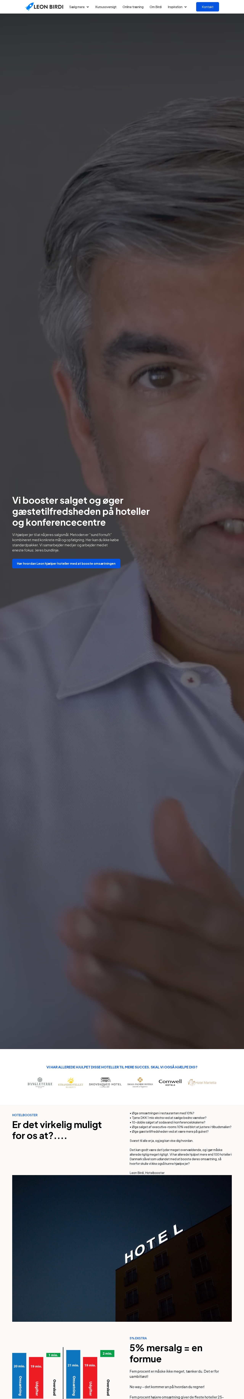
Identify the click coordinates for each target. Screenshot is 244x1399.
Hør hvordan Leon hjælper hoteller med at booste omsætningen (66, 563)
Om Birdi (156, 7)
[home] (44, 6)
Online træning (133, 7)
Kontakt (208, 7)
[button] (79, 7)
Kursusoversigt (105, 7)
